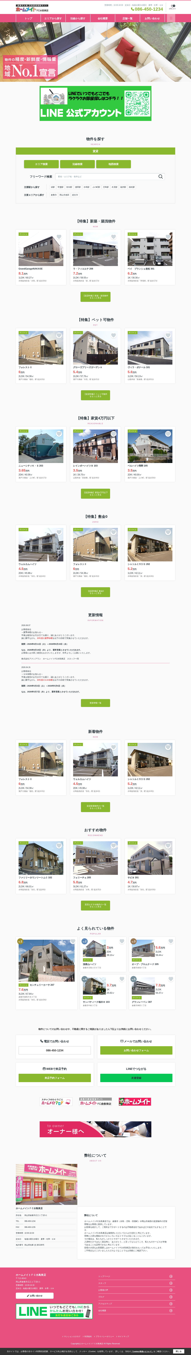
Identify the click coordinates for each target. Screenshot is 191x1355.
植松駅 (132, 187)
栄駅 (53, 187)
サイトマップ (123, 1336)
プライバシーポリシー (105, 1336)
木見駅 (114, 187)
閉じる (179, 1351)
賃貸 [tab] (95, 151)
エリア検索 (41, 164)
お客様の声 (103, 1290)
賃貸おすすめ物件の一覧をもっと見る (95, 905)
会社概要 (103, 18)
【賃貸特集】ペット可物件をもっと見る (95, 395)
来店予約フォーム (55, 1078)
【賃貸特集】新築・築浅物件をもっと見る (95, 297)
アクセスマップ (105, 1304)
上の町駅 (96, 187)
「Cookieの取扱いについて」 (142, 1351)
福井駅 (123, 187)
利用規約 (88, 1336)
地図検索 (114, 164)
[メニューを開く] (171, 18)
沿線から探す (77, 18)
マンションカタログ (72, 1336)
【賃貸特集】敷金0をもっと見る (95, 592)
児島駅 (106, 187)
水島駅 (86, 187)
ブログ (101, 1297)
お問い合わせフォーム (136, 1050)
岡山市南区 (64, 195)
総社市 (75, 195)
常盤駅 (60, 187)
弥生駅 (69, 187)
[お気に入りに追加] (59, 237)
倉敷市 (54, 195)
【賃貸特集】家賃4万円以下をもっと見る (95, 493)
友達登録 (136, 1078)
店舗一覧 (127, 18)
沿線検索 (77, 164)
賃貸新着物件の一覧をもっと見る (95, 807)
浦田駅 (78, 187)
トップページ (104, 1276)
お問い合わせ (152, 18)
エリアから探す (53, 18)
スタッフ (102, 1283)
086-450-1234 (54, 1050)
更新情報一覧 (95, 703)
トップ (28, 18)
